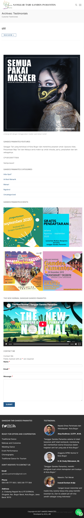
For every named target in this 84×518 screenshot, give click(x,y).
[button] (78, 512)
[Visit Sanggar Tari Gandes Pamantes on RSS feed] (14, 427)
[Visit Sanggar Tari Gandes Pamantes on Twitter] (5, 427)
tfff (4, 28)
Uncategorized (10, 194)
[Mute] (76, 344)
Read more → (9, 35)
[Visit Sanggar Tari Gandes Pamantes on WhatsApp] (11, 427)
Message (8, 376)
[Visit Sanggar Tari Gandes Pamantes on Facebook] (3, 427)
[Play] (6, 344)
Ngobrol (7, 189)
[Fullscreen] (79, 344)
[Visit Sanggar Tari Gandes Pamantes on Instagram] (8, 427)
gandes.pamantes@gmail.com (14, 474)
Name (7, 362)
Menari (6, 184)
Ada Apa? (7, 174)
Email (7, 369)
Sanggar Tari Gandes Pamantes (34, 5)
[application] (43, 324)
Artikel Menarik (10, 179)
